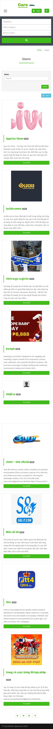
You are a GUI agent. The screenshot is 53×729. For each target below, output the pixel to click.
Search (45, 87)
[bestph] (26, 326)
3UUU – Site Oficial (20, 462)
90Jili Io (13, 394)
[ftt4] (26, 579)
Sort (47, 95)
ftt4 (11, 602)
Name (6, 74)
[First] (17, 716)
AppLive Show (17, 138)
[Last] (35, 716)
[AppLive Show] (26, 116)
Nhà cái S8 (15, 532)
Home (39, 50)
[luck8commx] (26, 186)
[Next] (29, 716)
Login (38, 11)
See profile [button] (26, 163)
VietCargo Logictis (20, 278)
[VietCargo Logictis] (26, 256)
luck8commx (16, 208)
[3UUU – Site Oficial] (26, 439)
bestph (12, 348)
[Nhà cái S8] (26, 509)
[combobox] (26, 27)
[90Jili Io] (26, 384)
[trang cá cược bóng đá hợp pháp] (26, 649)
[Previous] (23, 716)
